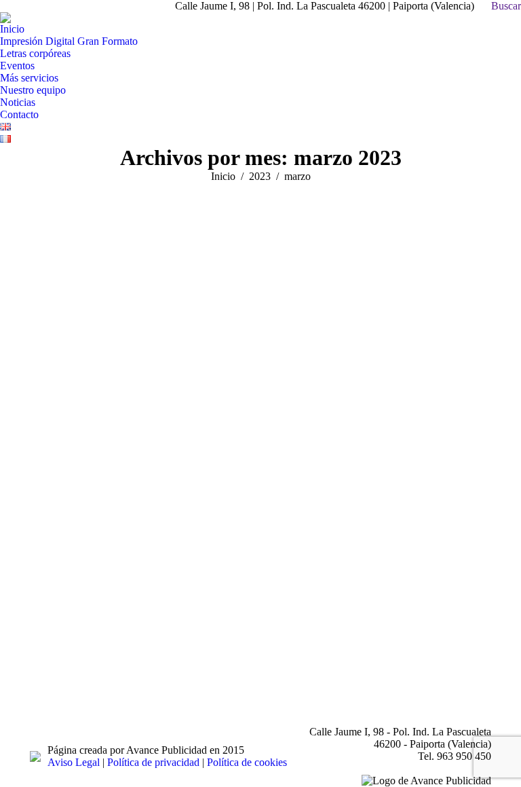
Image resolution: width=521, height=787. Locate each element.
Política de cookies (247, 762)
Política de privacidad (153, 762)
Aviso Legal (73, 762)
